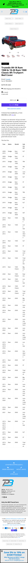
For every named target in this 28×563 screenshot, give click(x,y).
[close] (2, 551)
